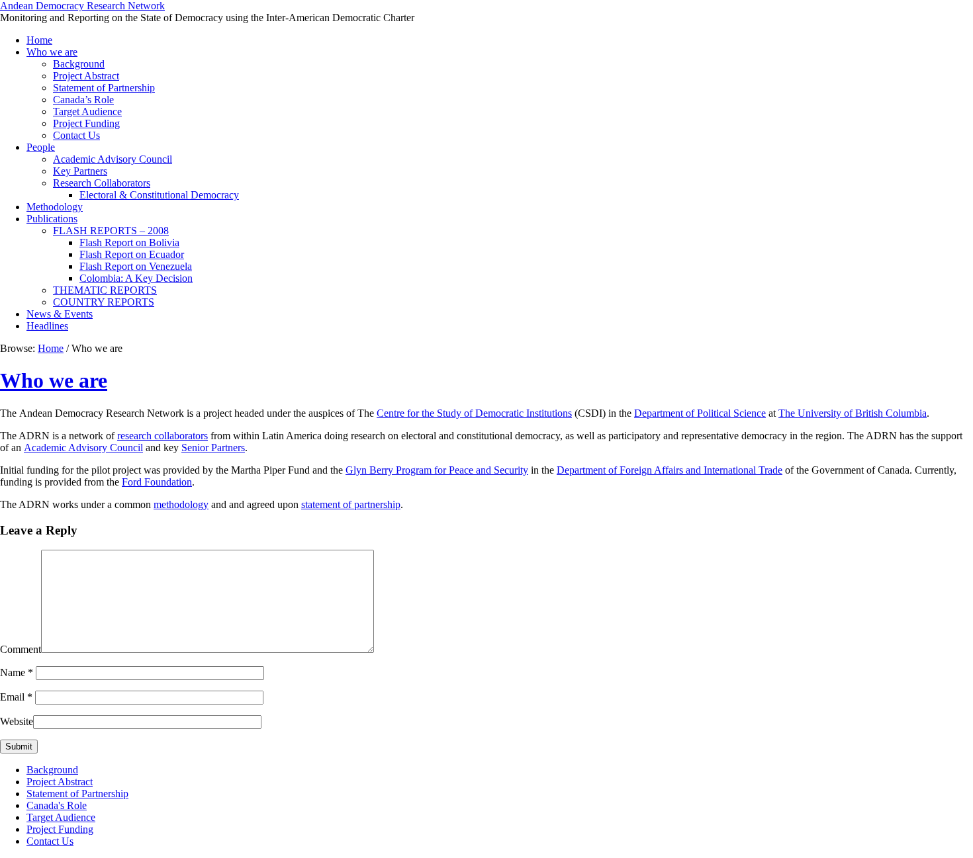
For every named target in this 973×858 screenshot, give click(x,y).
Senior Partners (213, 447)
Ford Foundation (157, 482)
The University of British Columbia (852, 413)
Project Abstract (86, 75)
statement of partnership (350, 504)
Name (16, 672)
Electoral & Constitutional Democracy (159, 194)
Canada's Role (56, 805)
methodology (181, 504)
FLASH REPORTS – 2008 (111, 230)
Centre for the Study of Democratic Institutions (474, 413)
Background (79, 63)
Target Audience (87, 111)
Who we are (51, 52)
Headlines (47, 325)
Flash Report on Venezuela (135, 266)
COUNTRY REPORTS (103, 302)
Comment (20, 649)
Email (16, 697)
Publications (51, 218)
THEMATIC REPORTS (105, 290)
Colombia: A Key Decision (136, 278)
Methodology (54, 206)
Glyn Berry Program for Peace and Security (437, 470)
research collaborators (162, 435)
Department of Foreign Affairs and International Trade (669, 470)
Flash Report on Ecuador (131, 254)
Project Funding (86, 123)
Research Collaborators (101, 183)
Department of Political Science (700, 413)
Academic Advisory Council (112, 159)
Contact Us (76, 135)
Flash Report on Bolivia (129, 242)
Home (39, 40)
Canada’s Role (83, 99)
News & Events (59, 314)
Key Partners (80, 171)
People (40, 147)
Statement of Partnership (104, 87)
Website (16, 721)
